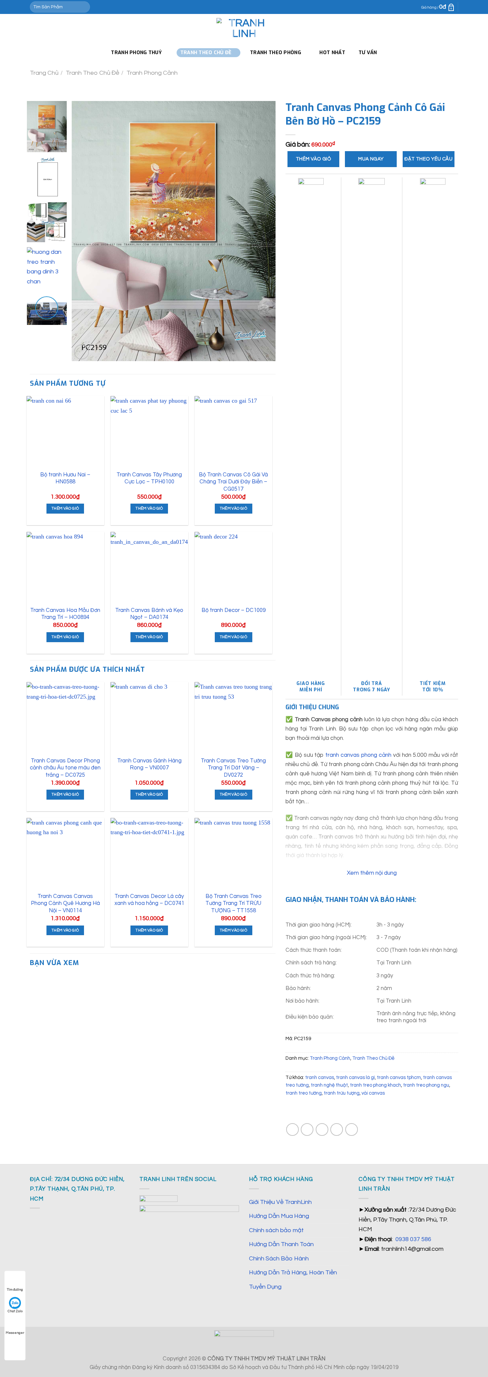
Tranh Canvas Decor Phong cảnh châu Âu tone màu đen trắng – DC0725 (65, 768)
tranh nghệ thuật (329, 1085)
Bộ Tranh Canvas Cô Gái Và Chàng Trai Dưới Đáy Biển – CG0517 (233, 482)
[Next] (263, 231)
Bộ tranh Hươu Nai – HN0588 (65, 478)
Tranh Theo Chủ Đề (92, 73)
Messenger (15, 1332)
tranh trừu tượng (342, 1093)
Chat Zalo (15, 1311)
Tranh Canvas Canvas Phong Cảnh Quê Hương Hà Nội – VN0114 (65, 903)
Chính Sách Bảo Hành (279, 1258)
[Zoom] (81, 351)
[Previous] (84, 231)
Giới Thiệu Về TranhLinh (280, 1202)
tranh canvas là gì (355, 1077)
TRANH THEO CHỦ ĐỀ (206, 52)
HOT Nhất (332, 52)
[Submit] (83, 7)
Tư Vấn (368, 52)
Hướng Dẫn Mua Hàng (279, 1216)
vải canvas (373, 1093)
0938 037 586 (413, 1239)
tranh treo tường (303, 1093)
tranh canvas (319, 1077)
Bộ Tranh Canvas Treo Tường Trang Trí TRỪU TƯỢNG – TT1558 (233, 903)
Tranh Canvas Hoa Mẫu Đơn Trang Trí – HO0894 (65, 613)
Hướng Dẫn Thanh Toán (281, 1244)
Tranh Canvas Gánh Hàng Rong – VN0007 (149, 764)
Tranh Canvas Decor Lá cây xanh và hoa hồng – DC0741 (149, 899)
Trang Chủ (44, 73)
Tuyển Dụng (265, 1287)
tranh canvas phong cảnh (358, 755)
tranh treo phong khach (375, 1085)
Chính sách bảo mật (276, 1230)
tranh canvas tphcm (399, 1077)
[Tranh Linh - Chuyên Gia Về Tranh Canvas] (244, 28)
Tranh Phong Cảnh (152, 73)
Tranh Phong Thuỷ (136, 52)
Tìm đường (15, 1289)
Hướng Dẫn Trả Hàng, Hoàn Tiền (293, 1272)
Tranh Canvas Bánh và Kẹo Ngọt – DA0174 (149, 613)
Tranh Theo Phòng (275, 52)
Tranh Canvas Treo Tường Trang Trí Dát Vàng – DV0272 (233, 768)
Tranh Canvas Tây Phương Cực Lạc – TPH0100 (149, 478)
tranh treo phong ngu (426, 1085)
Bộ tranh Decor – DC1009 (234, 610)
